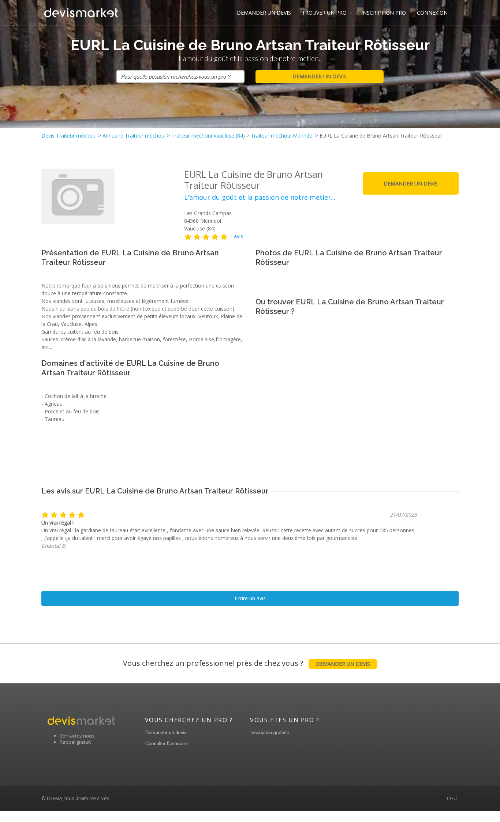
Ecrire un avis (250, 598)
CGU (452, 798)
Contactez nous (77, 735)
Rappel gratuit (75, 742)
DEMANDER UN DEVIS (264, 12)
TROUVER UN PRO (324, 12)
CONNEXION (432, 12)
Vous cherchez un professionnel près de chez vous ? (246, 663)
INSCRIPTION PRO (383, 12)
